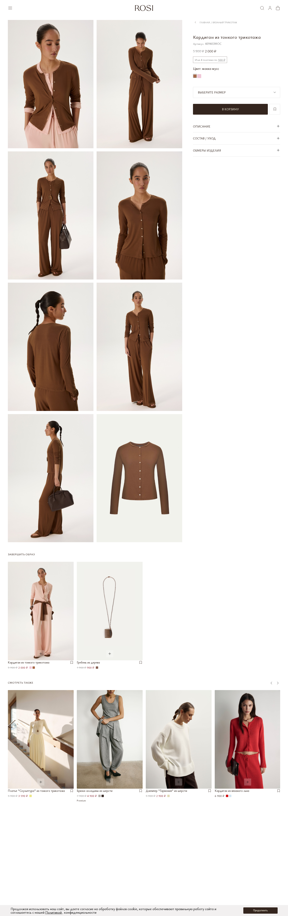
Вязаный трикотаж (225, 22)
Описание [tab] (201, 126)
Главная (205, 22)
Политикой (53, 912)
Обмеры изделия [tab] (207, 150)
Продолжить (260, 910)
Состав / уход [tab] (204, 138)
